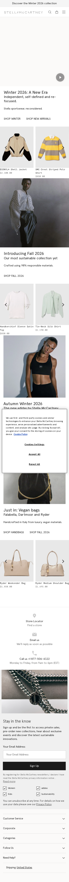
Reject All (34, 464)
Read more (9, 781)
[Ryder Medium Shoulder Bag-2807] (52, 560)
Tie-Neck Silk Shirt (48, 327)
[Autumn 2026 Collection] (34, 212)
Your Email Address (14, 746)
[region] (34, 441)
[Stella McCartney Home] (23, 12)
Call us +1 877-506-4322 (35, 659)
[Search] (49, 12)
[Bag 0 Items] (56, 12)
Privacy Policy (44, 804)
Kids (10, 794)
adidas (44, 788)
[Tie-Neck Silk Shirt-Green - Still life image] (52, 304)
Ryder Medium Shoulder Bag (52, 583)
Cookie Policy (20, 434)
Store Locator (34, 621)
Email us (34, 640)
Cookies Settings (34, 444)
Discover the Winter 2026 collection (34, 3)
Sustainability (47, 794)
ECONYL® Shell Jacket (13, 169)
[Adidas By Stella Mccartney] (34, 366)
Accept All (34, 454)
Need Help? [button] (9, 858)
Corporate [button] (9, 828)
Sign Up (34, 766)
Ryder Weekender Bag (12, 583)
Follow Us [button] (8, 848)
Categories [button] (9, 838)
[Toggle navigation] (63, 12)
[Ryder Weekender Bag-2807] (17, 560)
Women (11, 788)
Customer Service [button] (13, 818)
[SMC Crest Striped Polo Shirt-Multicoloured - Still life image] (52, 147)
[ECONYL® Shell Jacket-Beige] (17, 147)
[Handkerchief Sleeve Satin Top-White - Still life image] (17, 304)
